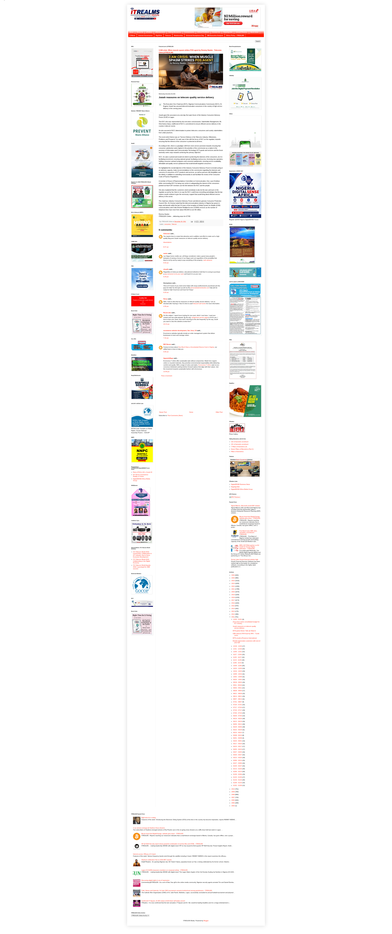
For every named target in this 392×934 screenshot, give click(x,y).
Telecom (168, 35)
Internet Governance (145, 35)
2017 (233, 600)
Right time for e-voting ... (149, 817)
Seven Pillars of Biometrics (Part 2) (242, 449)
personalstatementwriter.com (200, 288)
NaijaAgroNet (228, 32)
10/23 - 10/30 (237, 668)
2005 (233, 803)
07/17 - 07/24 (237, 707)
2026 (233, 575)
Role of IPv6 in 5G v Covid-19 (142, 472)
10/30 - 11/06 (237, 665)
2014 (233, 608)
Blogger (206, 920)
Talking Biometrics (174, 32)
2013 (233, 611)
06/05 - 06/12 (237, 724)
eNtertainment (160, 32)
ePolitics (149, 32)
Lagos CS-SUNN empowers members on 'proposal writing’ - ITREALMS (164, 870)
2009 (233, 792)
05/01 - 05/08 (237, 738)
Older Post (219, 412)
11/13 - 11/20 (237, 660)
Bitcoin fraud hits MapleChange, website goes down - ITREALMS (249, 517)
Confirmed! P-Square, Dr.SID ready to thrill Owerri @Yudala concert (163, 901)
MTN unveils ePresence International (245, 638)
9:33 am (166, 263)
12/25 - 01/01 (237, 619)
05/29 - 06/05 (237, 727)
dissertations (167, 242)
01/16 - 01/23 (237, 780)
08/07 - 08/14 (237, 699)
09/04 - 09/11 (237, 688)
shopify (166, 269)
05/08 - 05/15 (237, 735)
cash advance (207, 260)
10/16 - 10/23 (237, 671)
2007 (233, 797)
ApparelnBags (168, 358)
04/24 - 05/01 (237, 741)
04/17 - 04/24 (237, 743)
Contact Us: (216, 32)
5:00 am (166, 352)
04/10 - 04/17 (237, 746)
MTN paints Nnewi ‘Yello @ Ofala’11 (244, 631)
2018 (233, 597)
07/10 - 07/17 (237, 710)
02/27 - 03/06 (237, 763)
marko (165, 253)
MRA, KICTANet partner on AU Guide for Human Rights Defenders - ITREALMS (249, 546)
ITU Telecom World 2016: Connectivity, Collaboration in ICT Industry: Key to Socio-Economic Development (142, 554)
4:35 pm (166, 306)
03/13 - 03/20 (237, 757)
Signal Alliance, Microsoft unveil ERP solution (245, 505)
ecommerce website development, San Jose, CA (180, 330)
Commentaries (189, 32)
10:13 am (166, 324)
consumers (167, 224)
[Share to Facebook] (201, 222)
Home (132, 32)
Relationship (178, 35)
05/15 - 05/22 (237, 732)
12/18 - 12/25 (237, 646)
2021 (233, 589)
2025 (233, 578)
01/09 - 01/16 (237, 782)
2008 (233, 794)
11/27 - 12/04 (237, 654)
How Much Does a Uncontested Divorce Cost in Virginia (196, 347)
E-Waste (132, 35)
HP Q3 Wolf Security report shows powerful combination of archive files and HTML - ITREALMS (172, 844)
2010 (233, 789)
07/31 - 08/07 (237, 702)
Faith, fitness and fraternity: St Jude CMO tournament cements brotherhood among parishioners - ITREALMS (176, 890)
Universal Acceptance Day (195, 35)
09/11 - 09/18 (237, 685)
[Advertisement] (191, 394)
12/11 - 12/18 (237, 649)
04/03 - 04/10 (237, 749)
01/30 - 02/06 (237, 774)
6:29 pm (166, 276)
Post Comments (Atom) (175, 415)
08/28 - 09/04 (237, 690)
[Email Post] (191, 221)
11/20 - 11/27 (237, 657)
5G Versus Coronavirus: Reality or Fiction (140, 475)
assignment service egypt (200, 317)
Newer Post (163, 412)
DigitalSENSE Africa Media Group (242, 489)
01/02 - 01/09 (237, 785)
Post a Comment (166, 376)
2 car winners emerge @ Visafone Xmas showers (149, 828)
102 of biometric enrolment (239, 442)
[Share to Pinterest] (203, 222)
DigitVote (159, 35)
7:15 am (166, 338)
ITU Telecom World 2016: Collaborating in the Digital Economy (141, 561)
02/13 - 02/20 (237, 769)
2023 (233, 583)
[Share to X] (199, 222)
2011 (233, 617)
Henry (165, 299)
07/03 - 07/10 (237, 713)
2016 (233, 603)
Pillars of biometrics (237, 451)
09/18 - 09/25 (237, 682)
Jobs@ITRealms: (241, 32)
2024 (233, 580)
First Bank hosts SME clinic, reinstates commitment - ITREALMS (248, 532)
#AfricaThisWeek (203, 32)
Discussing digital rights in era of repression (155, 880)
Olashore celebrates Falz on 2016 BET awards (156, 860)
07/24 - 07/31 (237, 704)
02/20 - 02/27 (237, 766)
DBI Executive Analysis (215, 35)
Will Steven (167, 344)
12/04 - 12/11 (237, 651)
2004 (233, 806)
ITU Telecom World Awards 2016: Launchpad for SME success (141, 566)
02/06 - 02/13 (237, 771)
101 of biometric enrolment (239, 444)
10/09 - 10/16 (237, 674)
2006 (233, 800)
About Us (140, 32)
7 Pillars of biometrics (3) (239, 446)
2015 (233, 606)
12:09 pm (166, 371)
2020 (233, 592)
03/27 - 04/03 (237, 752)
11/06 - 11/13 (237, 663)
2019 (233, 594)
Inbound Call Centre (199, 303)
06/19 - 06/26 (237, 718)
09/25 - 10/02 (237, 679)
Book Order (254, 32)
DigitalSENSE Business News (240, 484)
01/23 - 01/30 (237, 777)
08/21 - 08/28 (237, 693)
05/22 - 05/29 (237, 730)
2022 (233, 586)
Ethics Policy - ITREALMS (235, 35)
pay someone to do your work (174, 274)
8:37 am (166, 247)
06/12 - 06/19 (237, 721)
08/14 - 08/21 (237, 696)
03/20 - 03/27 (237, 755)
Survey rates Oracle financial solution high (244, 559)
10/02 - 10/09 (237, 677)
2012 (233, 614)
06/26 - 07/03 (237, 716)
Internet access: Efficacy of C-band (144, 854)
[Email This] (195, 222)
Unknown (166, 233)
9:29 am (166, 292)
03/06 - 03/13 (237, 760)
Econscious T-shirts (204, 365)
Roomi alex (167, 312)
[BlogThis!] (197, 222)
